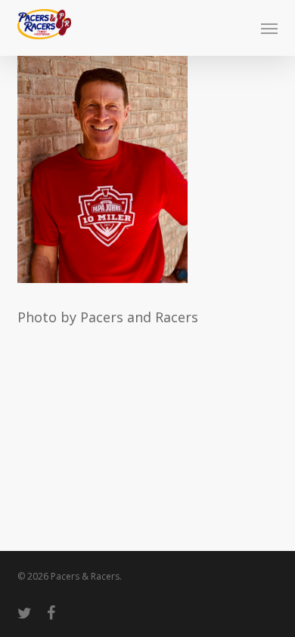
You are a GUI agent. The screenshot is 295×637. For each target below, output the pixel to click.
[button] (269, 27)
